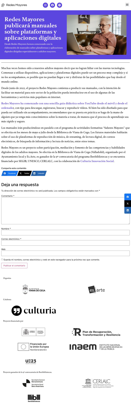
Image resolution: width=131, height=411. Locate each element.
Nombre (6, 229)
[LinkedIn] (127, 210)
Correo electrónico (11, 239)
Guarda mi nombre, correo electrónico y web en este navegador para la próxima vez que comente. (52, 260)
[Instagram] (45, 5)
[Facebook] (52, 5)
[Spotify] (59, 5)
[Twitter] (127, 203)
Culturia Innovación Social (97, 161)
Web (3, 249)
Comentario (7, 196)
